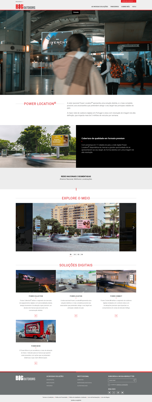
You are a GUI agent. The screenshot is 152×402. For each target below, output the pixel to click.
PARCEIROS (115, 6)
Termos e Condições (122, 384)
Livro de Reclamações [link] (94, 397)
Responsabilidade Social (84, 382)
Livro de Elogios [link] (105, 397)
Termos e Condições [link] (48, 397)
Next (133, 227)
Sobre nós (125, 6)
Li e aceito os (119, 384)
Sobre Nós (80, 379)
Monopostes (50, 379)
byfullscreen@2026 (76, 400)
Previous (18, 227)
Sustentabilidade (82, 385)
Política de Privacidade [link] (61, 397)
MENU (134, 6)
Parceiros (49, 385)
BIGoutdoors (19, 1)
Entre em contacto (128, 1)
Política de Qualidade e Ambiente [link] (78, 397)
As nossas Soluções (99, 6)
